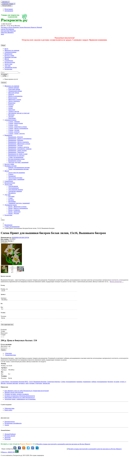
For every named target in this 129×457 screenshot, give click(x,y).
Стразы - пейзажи (14, 121)
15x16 (31, 381)
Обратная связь (9, 408)
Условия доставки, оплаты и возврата (17, 394)
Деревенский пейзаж (15, 91)
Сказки (10, 106)
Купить (3, 350)
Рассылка (8, 439)
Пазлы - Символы (14, 210)
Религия (11, 104)
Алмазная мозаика (10, 52)
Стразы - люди (13, 125)
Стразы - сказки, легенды (16, 133)
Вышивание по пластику (16, 155)
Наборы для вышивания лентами (19, 167)
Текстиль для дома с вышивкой (18, 162)
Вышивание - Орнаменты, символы (19, 149)
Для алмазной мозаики (15, 189)
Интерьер (11, 115)
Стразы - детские (13, 130)
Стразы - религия (13, 132)
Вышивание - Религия (15, 137)
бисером (110, 381)
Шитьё (7, 59)
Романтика (11, 103)
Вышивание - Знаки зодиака (17, 150)
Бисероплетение (10, 62)
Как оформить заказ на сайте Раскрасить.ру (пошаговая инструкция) (27, 390)
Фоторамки (12, 201)
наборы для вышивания (99, 381)
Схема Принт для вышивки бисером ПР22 (14, 381)
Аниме (10, 108)
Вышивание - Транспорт (16, 152)
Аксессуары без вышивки (16, 172)
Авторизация (9, 11)
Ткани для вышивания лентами (18, 169)
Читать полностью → (117, 281)
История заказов (10, 436)
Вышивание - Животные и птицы (19, 143)
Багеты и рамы (9, 55)
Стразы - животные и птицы (17, 126)
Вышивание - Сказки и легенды (18, 147)
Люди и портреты (14, 101)
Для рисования (13, 186)
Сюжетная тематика (53, 381)
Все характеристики (7, 324)
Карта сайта (8, 410)
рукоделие (38, 383)
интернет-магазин (12, 383)
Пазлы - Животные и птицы (17, 206)
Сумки (10, 198)
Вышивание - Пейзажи (15, 140)
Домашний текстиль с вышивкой (19, 203)
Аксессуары (8, 64)
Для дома (7, 65)
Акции (7, 425)
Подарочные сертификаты (13, 423)
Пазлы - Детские (13, 213)
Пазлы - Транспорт (14, 211)
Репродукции (12, 98)
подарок (32, 383)
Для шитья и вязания (15, 191)
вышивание (87, 381)
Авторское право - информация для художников (20, 399)
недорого (22, 383)
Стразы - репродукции (15, 123)
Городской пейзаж (14, 89)
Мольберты (12, 193)
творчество (46, 383)
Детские (11, 116)
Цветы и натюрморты (15, 96)
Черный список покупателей (14, 392)
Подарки (11, 200)
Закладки (7, 437)
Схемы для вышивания (15, 157)
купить (122, 381)
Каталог (4, 82)
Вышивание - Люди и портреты (18, 142)
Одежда (10, 174)
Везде (6, 48)
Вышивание (8, 54)
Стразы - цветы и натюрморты (18, 128)
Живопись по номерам (12, 50)
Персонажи (12, 118)
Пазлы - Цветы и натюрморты (18, 208)
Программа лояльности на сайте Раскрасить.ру (20, 397)
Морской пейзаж (13, 92)
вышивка (79, 381)
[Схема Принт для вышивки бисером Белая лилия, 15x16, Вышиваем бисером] (11, 264)
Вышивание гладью (14, 160)
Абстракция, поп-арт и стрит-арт (18, 113)
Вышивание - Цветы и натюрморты (19, 138)
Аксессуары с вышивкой (16, 179)
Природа (11, 94)
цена (27, 383)
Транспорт (11, 109)
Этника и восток (13, 111)
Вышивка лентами (11, 57)
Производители (10, 421)
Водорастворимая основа (16, 159)
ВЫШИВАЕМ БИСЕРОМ (20, 237)
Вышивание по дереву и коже (17, 154)
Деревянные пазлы (11, 67)
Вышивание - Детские (15, 145)
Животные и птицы (14, 99)
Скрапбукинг (9, 60)
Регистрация (9, 9)
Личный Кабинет (10, 434)
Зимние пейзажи (13, 87)
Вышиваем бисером (39, 381)
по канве (116, 381)
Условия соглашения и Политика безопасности (20, 396)
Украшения (12, 176)
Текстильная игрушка (15, 177)
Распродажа (8, 69)
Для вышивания (13, 188)
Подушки (11, 196)
